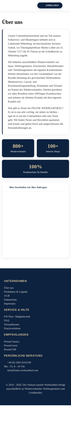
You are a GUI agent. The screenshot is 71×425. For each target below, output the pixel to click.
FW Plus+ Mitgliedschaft (17, 316)
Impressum (9, 303)
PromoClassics (11, 341)
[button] (68, 5)
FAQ (6, 320)
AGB (7, 295)
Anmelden (52, 5)
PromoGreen (10, 345)
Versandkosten (11, 324)
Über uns (9, 287)
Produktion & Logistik (15, 291)
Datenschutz (10, 299)
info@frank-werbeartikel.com (22, 370)
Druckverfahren (12, 328)
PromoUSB (10, 349)
